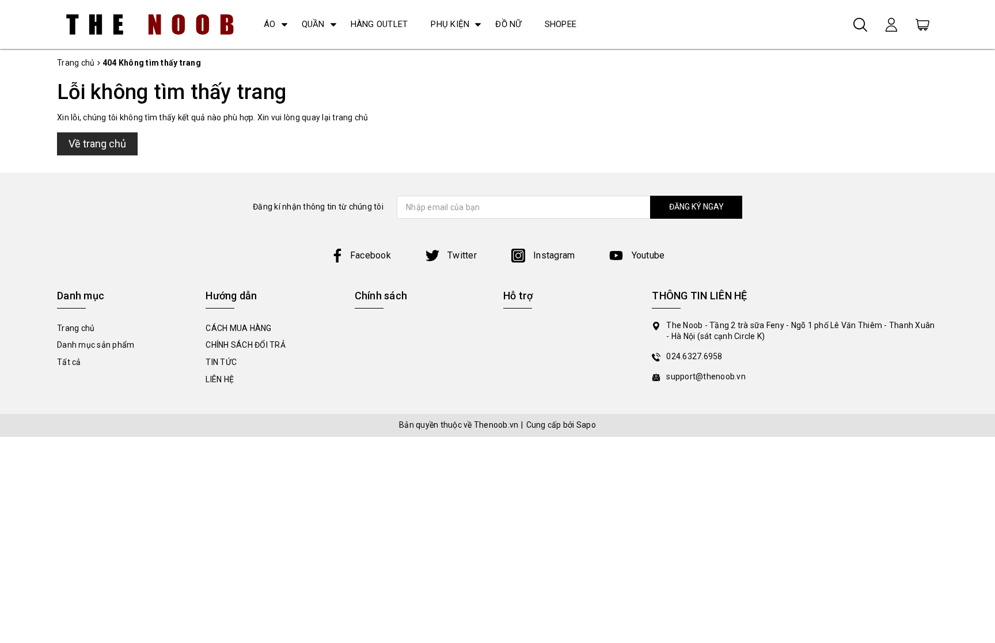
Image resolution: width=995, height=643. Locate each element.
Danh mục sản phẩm (95, 344)
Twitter (461, 255)
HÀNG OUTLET (379, 24)
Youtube (646, 255)
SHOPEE (561, 24)
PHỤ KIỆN (450, 24)
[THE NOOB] (150, 24)
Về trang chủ (97, 144)
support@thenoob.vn (706, 376)
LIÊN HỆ (220, 379)
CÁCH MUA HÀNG (238, 328)
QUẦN (313, 24)
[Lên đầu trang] (977, 441)
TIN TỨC (221, 362)
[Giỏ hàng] (922, 24)
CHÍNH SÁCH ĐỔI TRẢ (246, 344)
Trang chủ (75, 328)
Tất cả (69, 362)
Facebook (370, 255)
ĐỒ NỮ (508, 24)
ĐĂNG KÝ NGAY (696, 206)
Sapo (586, 424)
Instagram (553, 255)
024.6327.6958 (694, 356)
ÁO (270, 24)
